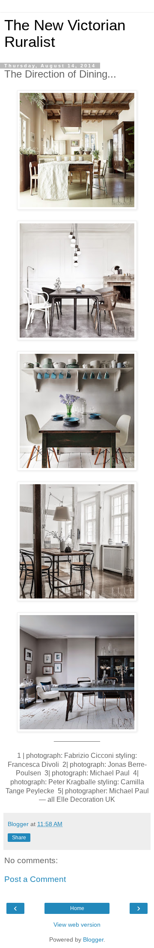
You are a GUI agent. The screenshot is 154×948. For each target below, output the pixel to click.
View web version (77, 924)
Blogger (93, 939)
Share (19, 838)
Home (77, 908)
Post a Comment (35, 879)
